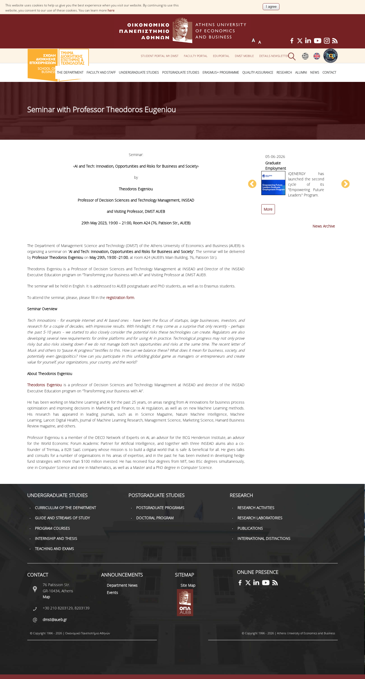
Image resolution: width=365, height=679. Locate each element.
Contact (329, 72)
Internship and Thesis (56, 538)
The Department (70, 72)
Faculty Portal (196, 56)
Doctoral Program (155, 517)
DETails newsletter (274, 56)
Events (112, 592)
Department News (122, 585)
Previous (252, 184)
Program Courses (52, 528)
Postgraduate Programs (160, 507)
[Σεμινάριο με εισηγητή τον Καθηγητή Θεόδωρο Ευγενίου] (305, 58)
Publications (250, 528)
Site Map (188, 585)
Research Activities (256, 507)
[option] (298, 187)
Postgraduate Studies (180, 72)
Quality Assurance (257, 72)
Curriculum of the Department (65, 507)
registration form (120, 297)
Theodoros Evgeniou (44, 384)
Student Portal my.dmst (159, 56)
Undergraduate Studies (139, 72)
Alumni (301, 72)
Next (345, 184)
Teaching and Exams (54, 548)
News (314, 72)
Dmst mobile (244, 56)
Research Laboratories (260, 517)
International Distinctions (264, 538)
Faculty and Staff (101, 72)
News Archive (324, 226)
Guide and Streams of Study (62, 517)
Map (46, 596)
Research (284, 72)
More (268, 209)
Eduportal (221, 56)
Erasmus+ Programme (221, 72)
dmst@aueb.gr (55, 619)
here (111, 10)
